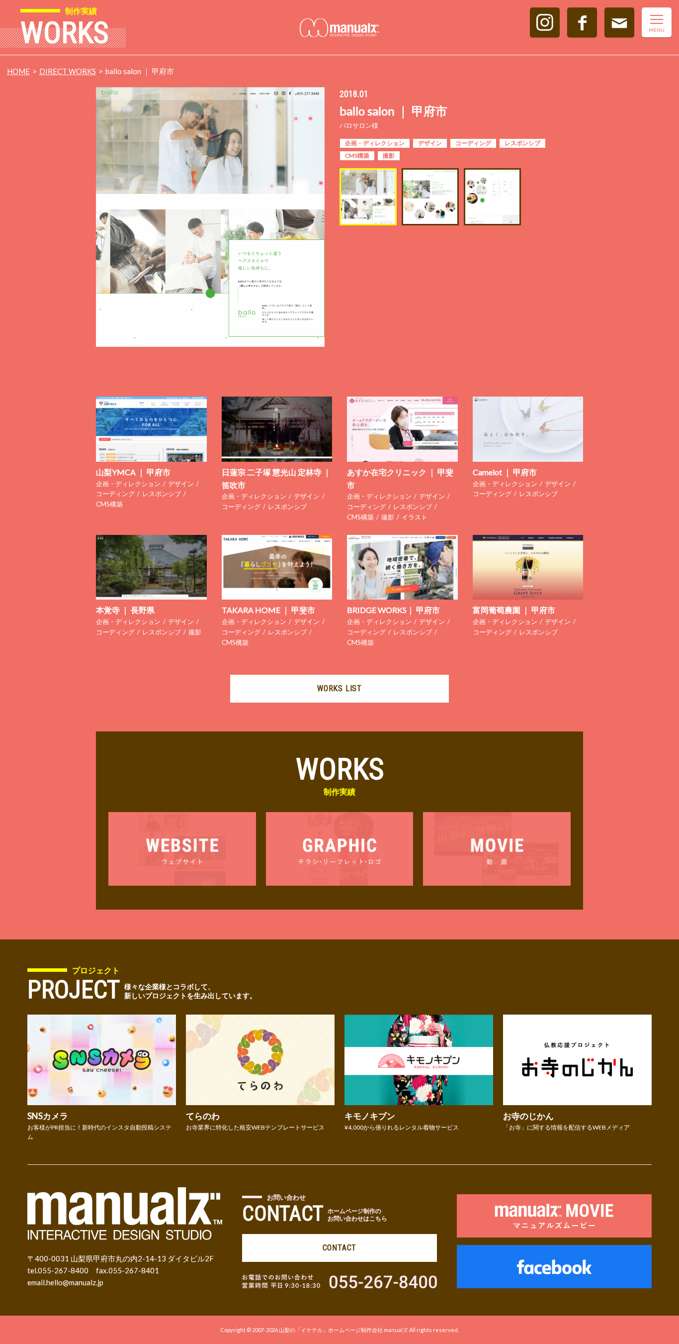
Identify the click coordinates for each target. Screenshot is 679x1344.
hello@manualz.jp (74, 1282)
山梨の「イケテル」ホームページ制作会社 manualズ (343, 1330)
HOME (18, 71)
